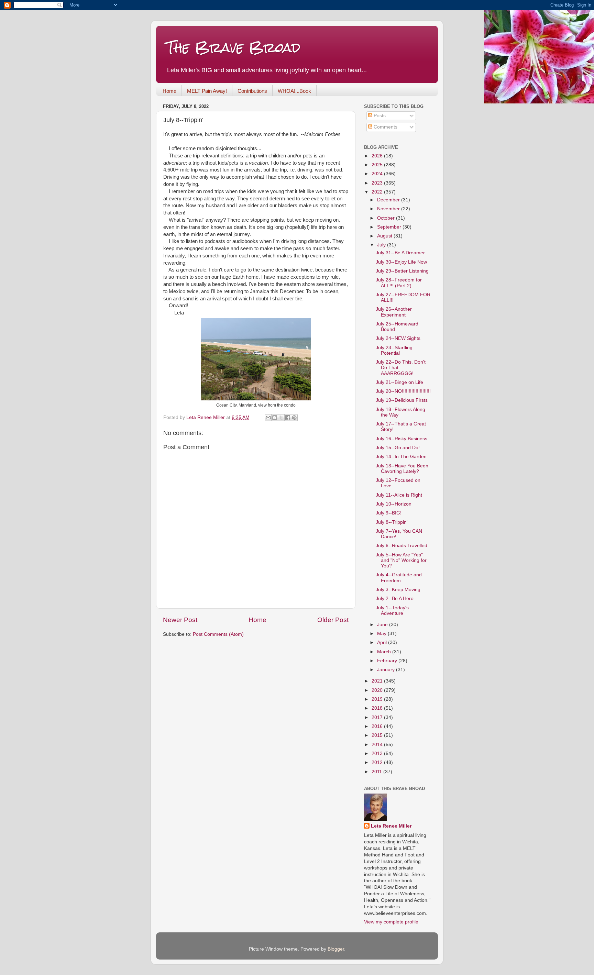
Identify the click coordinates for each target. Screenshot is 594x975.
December (389, 199)
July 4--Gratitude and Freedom (399, 577)
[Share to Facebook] (287, 417)
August (385, 236)
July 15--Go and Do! (398, 447)
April (382, 642)
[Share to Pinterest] (294, 417)
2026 (378, 155)
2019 (378, 699)
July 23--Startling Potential (394, 350)
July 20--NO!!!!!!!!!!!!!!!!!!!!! (403, 391)
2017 (378, 717)
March (384, 651)
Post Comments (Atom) (218, 634)
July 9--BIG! (389, 513)
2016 (378, 726)
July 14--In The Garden (401, 456)
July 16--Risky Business (401, 438)
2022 (378, 192)
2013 (378, 753)
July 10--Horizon (393, 504)
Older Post (333, 619)
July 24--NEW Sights (398, 338)
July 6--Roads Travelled (401, 545)
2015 (378, 735)
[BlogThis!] (274, 417)
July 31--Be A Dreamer (400, 252)
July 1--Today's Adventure (392, 610)
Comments (384, 127)
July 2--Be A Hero (395, 598)
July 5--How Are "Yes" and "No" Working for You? (401, 560)
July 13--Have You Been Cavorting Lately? (402, 468)
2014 (378, 744)
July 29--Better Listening (402, 271)
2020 (378, 690)
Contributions (252, 91)
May (382, 633)
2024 (378, 173)
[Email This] (268, 417)
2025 (378, 164)
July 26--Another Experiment (394, 312)
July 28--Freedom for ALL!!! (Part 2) (399, 282)
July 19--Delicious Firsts (402, 400)
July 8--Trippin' (392, 522)
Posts (379, 115)
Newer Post (180, 619)
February (387, 660)
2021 (378, 681)
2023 (378, 183)
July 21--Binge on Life (399, 382)
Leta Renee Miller (391, 826)
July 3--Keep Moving (398, 589)
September (390, 227)
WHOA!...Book (294, 91)
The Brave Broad (233, 47)
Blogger (336, 949)
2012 (378, 762)
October (386, 218)
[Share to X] (281, 417)
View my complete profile (391, 921)
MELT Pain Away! (207, 91)
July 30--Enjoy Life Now (401, 262)
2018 (378, 708)
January (386, 669)
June (383, 624)
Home (169, 91)
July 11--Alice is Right (399, 495)
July (382, 244)
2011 (377, 771)
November (389, 208)
